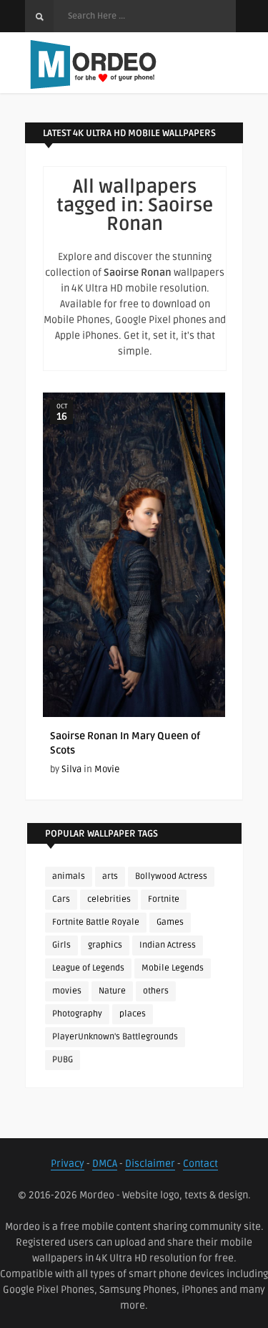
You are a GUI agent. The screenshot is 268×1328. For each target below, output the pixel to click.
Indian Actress (167, 945)
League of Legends (88, 968)
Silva (71, 769)
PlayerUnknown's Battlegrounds (115, 1036)
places (132, 1014)
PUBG (62, 1059)
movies (66, 991)
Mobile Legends (173, 968)
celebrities (109, 899)
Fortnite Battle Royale (95, 922)
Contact (200, 1164)
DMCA (104, 1164)
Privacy (67, 1164)
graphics (105, 945)
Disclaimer (150, 1164)
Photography (77, 1014)
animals (68, 876)
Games (170, 922)
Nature (112, 991)
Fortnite (163, 899)
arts (110, 876)
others (156, 991)
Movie (106, 769)
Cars (61, 899)
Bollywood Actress (171, 876)
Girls (61, 945)
